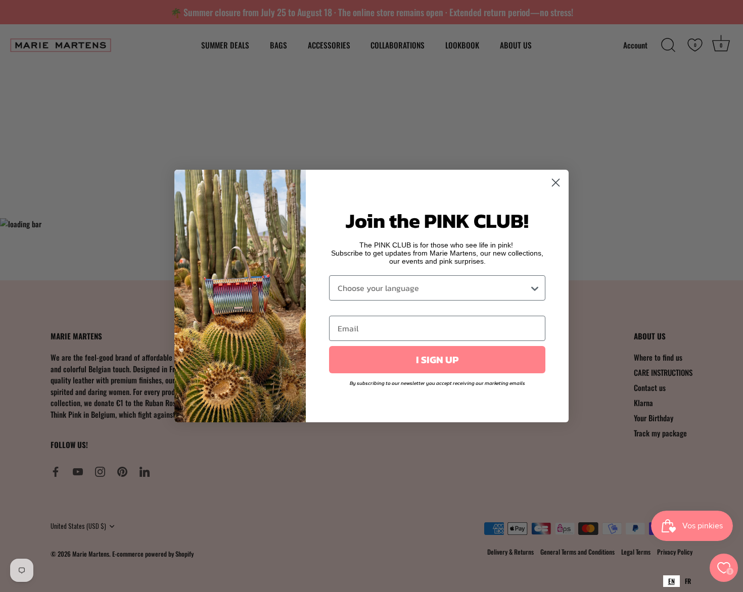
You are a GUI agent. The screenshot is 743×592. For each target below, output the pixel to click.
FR (688, 581)
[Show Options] (535, 288)
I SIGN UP (437, 359)
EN (671, 581)
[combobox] (671, 581)
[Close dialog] (556, 182)
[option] (688, 581)
